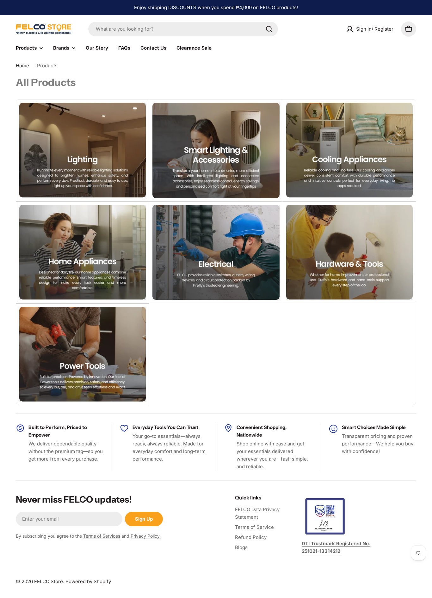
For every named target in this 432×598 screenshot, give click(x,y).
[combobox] (183, 29)
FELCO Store (48, 581)
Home (22, 66)
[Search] (269, 29)
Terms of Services (101, 536)
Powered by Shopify (88, 581)
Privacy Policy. (146, 536)
